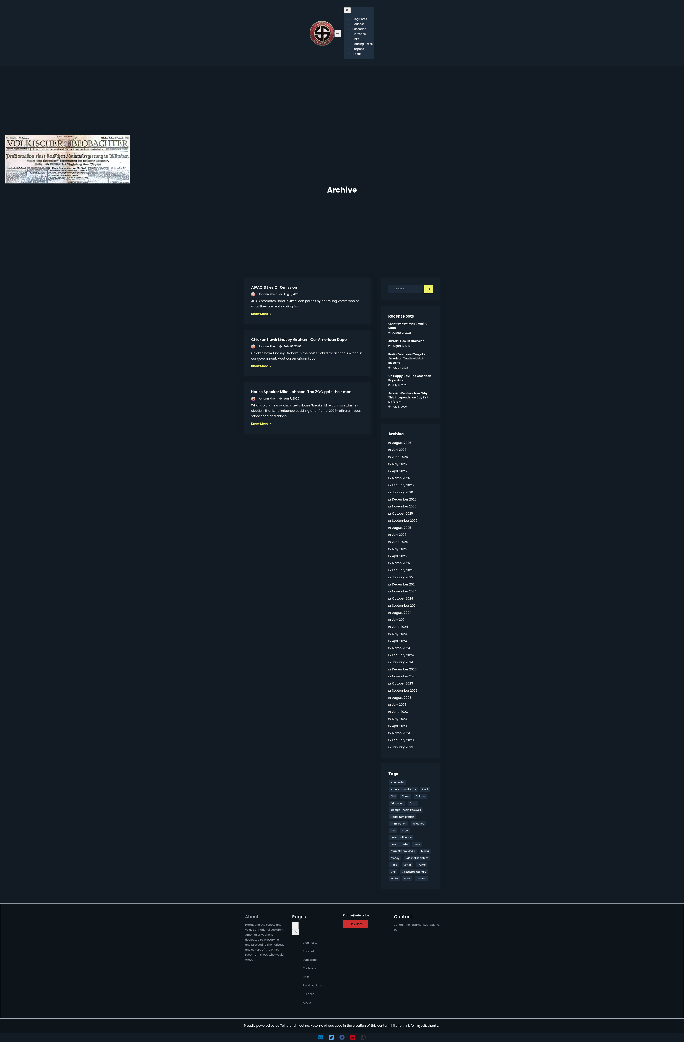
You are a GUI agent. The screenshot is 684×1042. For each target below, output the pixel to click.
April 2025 (399, 556)
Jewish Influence (401, 837)
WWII (407, 878)
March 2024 (401, 648)
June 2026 (400, 457)
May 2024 (399, 634)
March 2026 (401, 478)
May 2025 (399, 549)
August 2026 (401, 443)
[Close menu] (347, 10)
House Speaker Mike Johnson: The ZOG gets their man (301, 391)
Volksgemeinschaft (414, 871)
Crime (406, 796)
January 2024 (402, 662)
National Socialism (417, 858)
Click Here (355, 924)
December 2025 (404, 499)
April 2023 (399, 726)
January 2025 (402, 577)
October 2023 (402, 683)
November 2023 (404, 676)
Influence (418, 823)
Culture (420, 796)
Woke (394, 878)
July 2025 (399, 535)
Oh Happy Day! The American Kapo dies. (409, 378)
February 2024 (403, 655)
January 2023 (402, 747)
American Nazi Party (403, 789)
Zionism (421, 878)
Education (397, 803)
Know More (259, 314)
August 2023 (401, 698)
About (252, 917)
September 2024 (405, 605)
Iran (393, 830)
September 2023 (405, 690)
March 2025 (401, 563)
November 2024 (404, 591)
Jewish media (399, 844)
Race (394, 865)
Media (425, 851)
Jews (417, 844)
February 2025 (403, 570)
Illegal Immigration (402, 817)
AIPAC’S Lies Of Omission (274, 287)
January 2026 (402, 492)
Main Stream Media (403, 851)
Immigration (398, 823)
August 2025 (401, 528)
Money (395, 858)
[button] (320, 1037)
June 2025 (400, 542)
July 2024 (399, 620)
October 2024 (402, 598)
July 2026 (399, 450)
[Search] (428, 289)
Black (425, 789)
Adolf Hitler (397, 782)
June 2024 (400, 627)
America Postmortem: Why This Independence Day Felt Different (408, 397)
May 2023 (399, 719)
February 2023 (403, 740)
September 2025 (404, 521)
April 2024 (399, 641)
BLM (393, 796)
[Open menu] (338, 33)
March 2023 (401, 733)
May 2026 (399, 464)
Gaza (413, 803)
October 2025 (402, 513)
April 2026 (399, 471)
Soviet (407, 865)
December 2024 (404, 584)
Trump (421, 865)
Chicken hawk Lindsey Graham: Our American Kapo (299, 339)
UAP (393, 871)
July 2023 (399, 705)
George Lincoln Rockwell (406, 810)
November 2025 (404, 506)
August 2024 (401, 613)
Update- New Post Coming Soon (407, 326)
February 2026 (403, 485)
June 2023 (400, 712)
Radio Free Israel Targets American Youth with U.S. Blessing (406, 358)
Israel (405, 830)
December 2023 (404, 669)
